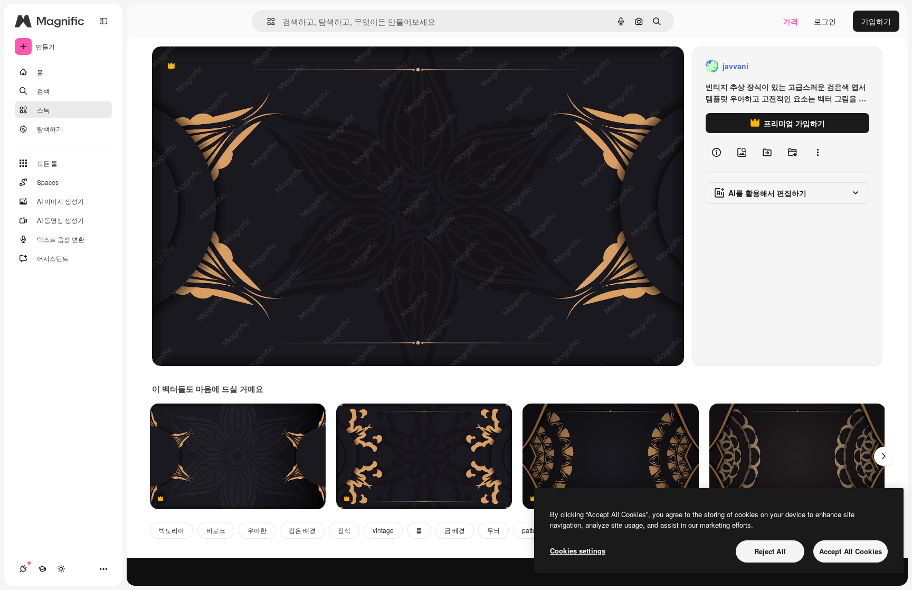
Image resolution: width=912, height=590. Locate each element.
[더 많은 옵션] (817, 152)
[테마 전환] (61, 568)
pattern (532, 530)
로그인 (825, 21)
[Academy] (42, 568)
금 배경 (454, 530)
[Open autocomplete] (266, 21)
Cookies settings (577, 551)
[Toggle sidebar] (103, 21)
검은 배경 (302, 530)
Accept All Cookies (850, 551)
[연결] (23, 568)
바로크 (215, 530)
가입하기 (876, 21)
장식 (344, 530)
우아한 (257, 530)
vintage (383, 530)
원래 (213, 66)
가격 (790, 21)
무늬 (493, 530)
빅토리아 (171, 530)
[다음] (883, 456)
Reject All (770, 551)
